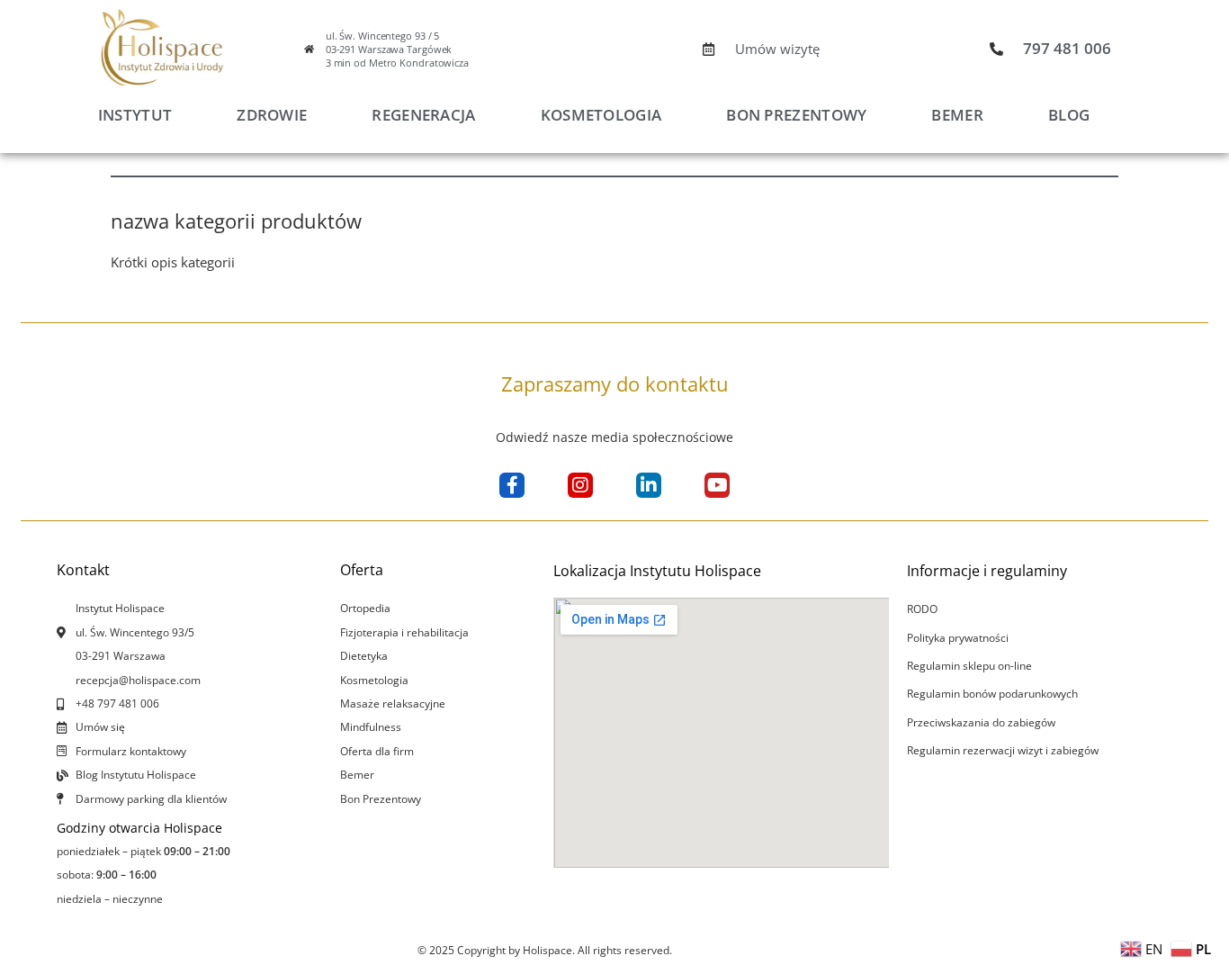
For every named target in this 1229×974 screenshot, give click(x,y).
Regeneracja (423, 114)
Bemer (957, 114)
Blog (1069, 114)
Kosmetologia (601, 114)
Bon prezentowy (796, 114)
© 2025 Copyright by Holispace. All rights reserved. (544, 950)
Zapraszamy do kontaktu (615, 383)
